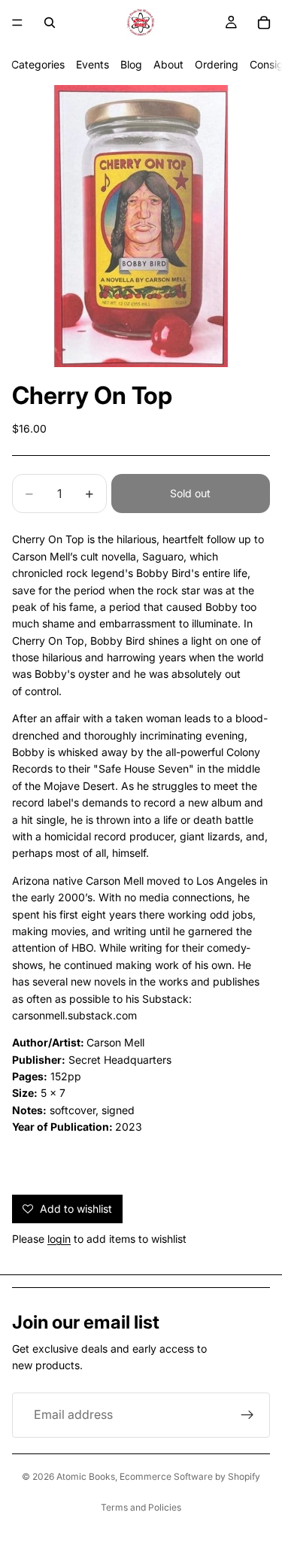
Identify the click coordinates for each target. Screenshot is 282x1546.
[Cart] (263, 22)
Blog (131, 64)
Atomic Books (85, 1476)
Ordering (216, 64)
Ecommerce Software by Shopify (190, 1476)
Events (92, 64)
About (168, 64)
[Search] (49, 22)
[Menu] (17, 22)
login (59, 1238)
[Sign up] (247, 1415)
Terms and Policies (141, 1507)
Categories (38, 64)
